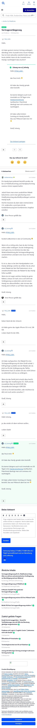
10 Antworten (6, 647)
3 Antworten (5, 635)
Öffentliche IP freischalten (10, 639)
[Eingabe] (3, 15)
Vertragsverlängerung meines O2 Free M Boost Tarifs (18, 598)
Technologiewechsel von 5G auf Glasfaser (15, 645)
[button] (2, 10)
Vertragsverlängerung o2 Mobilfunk (13, 584)
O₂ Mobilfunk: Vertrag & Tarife (11, 586)
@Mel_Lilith (18, 71)
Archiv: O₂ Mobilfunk (9, 21)
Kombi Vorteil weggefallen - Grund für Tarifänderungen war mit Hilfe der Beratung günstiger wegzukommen (15, 622)
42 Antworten (6, 627)
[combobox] (18, 15)
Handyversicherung (17, 100)
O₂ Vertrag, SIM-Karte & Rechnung (12, 581)
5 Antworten (5, 656)
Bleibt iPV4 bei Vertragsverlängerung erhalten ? (17, 605)
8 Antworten (5, 641)
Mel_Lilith (7, 39)
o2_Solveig (7, 228)
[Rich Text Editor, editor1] (18, 527)
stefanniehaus (8, 177)
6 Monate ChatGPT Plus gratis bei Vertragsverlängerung (12, 591)
